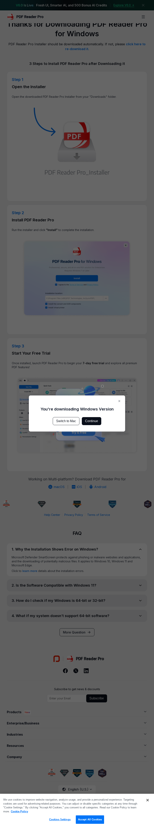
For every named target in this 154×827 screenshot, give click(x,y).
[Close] (147, 800)
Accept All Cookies (90, 819)
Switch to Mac (66, 421)
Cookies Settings (60, 819)
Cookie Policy (19, 811)
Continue (91, 421)
